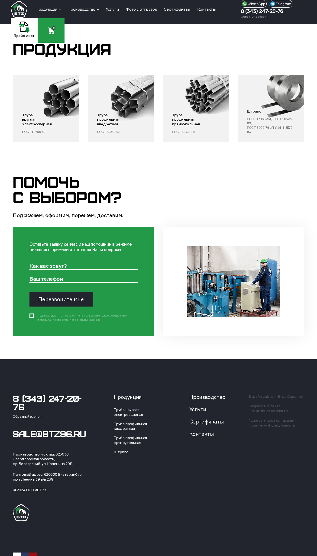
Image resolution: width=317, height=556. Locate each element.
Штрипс (121, 451)
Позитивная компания (268, 410)
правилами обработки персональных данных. (69, 319)
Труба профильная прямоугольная (130, 440)
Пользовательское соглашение (271, 420)
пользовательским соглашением (105, 315)
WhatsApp (256, 3)
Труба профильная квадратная (130, 426)
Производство (81, 9)
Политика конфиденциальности (272, 425)
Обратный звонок (253, 16)
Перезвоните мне (61, 299)
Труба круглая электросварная (128, 412)
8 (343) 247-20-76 (262, 11)
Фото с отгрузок (141, 9)
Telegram (283, 3)
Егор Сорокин (290, 396)
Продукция (46, 9)
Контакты (206, 9)
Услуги (112, 9)
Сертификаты (177, 9)
